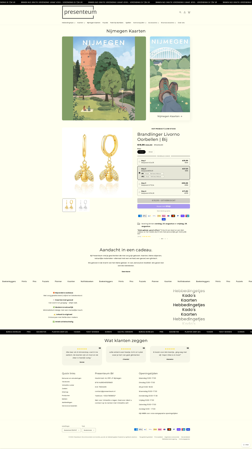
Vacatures (66, 382)
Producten (66, 396)
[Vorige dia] (160, 239)
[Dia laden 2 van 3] (163, 239)
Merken (64, 399)
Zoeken (64, 389)
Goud (142, 152)
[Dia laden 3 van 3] (165, 239)
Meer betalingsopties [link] (163, 211)
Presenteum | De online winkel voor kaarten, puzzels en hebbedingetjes (95, 437)
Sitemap (65, 392)
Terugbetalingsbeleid (146, 437)
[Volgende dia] (167, 239)
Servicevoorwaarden (69, 406)
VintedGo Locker (68, 385)
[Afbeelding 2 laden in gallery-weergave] (83, 205)
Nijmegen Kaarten (169, 116)
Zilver (152, 152)
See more (126, 271)
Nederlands (88, 430)
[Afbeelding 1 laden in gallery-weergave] (69, 205)
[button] (68, 23)
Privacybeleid (158, 437)
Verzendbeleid (185, 437)
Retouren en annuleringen (71, 378)
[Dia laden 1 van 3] (162, 239)
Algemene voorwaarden (172, 437)
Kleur (139, 149)
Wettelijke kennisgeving (169, 439)
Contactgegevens (184, 439)
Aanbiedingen (67, 402)
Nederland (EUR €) (70, 430)
